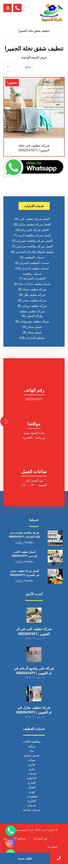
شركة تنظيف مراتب (34, 306)
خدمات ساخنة (32, 810)
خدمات (31, 773)
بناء (32, 751)
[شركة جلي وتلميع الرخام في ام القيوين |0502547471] (34, 654)
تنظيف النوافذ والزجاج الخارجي (34, 252)
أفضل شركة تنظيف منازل (34, 224)
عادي (32, 769)
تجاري (32, 764)
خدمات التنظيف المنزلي (34, 263)
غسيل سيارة (31, 755)
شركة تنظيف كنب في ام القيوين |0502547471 (34, 631)
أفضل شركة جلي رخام (34, 230)
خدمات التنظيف (34, 257)
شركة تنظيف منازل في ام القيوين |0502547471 (34, 709)
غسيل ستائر (34, 327)
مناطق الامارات (35, 338)
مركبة (32, 746)
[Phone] (10, 831)
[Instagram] (10, 842)
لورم (32, 792)
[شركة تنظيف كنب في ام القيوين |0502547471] (34, 615)
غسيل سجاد (34, 332)
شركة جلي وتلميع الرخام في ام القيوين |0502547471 (34, 670)
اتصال (32, 787)
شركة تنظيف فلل (34, 295)
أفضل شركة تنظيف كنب (34, 219)
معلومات (31, 796)
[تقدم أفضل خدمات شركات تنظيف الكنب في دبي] (51, 12)
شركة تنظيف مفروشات (34, 321)
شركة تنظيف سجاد (34, 289)
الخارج (32, 782)
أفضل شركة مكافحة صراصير (34, 246)
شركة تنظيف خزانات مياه (34, 284)
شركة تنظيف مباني (34, 300)
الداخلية (31, 778)
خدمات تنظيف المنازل (35, 268)
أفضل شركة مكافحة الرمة (34, 235)
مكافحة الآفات (32, 742)
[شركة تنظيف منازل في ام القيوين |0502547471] (34, 693)
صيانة (31, 760)
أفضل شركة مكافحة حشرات (34, 241)
